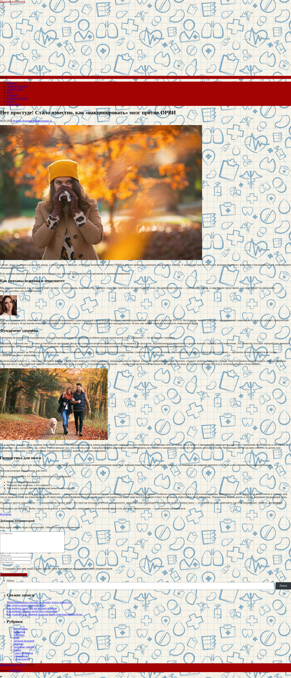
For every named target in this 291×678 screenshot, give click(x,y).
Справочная (20, 656)
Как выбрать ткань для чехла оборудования (32, 608)
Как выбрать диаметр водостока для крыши (32, 611)
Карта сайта (13, 104)
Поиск (10, 580)
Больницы (19, 631)
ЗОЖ (9, 92)
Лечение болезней (17, 86)
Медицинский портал (12, 1)
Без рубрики (20, 628)
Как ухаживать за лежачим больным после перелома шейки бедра (44, 614)
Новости (12, 83)
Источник (5, 514)
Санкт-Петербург (23, 653)
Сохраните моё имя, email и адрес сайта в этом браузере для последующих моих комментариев (57, 568)
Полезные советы (17, 98)
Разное (10, 101)
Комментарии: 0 (42, 120)
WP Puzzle (15, 670)
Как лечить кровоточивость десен (26, 605)
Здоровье (12, 95)
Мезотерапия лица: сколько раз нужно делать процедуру (39, 602)
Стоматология (15, 89)
